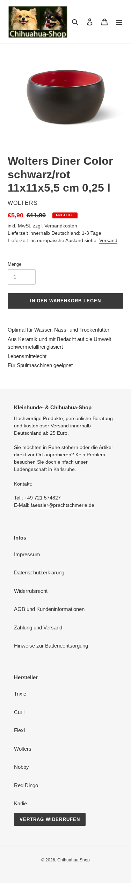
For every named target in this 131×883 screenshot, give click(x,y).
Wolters (22, 749)
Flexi (19, 730)
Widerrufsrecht (31, 591)
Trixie (20, 694)
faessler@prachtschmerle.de (62, 505)
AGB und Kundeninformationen (49, 609)
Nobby (21, 767)
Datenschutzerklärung (39, 572)
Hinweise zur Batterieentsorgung (51, 646)
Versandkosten (60, 226)
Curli (19, 712)
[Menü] (119, 21)
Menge (14, 264)
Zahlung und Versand (38, 627)
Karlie (20, 803)
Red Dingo (26, 785)
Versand (108, 240)
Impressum (27, 554)
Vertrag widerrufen (50, 819)
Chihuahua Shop (73, 860)
